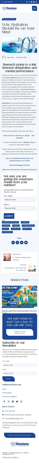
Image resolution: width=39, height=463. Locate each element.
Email (6, 204)
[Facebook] (13, 242)
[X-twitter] (29, 2)
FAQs (4, 389)
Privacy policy (6, 393)
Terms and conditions (9, 396)
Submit (9, 216)
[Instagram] (36, 2)
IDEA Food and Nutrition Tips (11, 131)
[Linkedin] (31, 2)
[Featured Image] (19, 296)
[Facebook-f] (26, 2)
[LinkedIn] (21, 242)
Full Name (8, 196)
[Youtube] (34, 2)
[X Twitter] (17, 242)
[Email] (26, 242)
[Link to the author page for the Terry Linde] (4, 57)
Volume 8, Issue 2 (27, 131)
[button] (7, 2)
